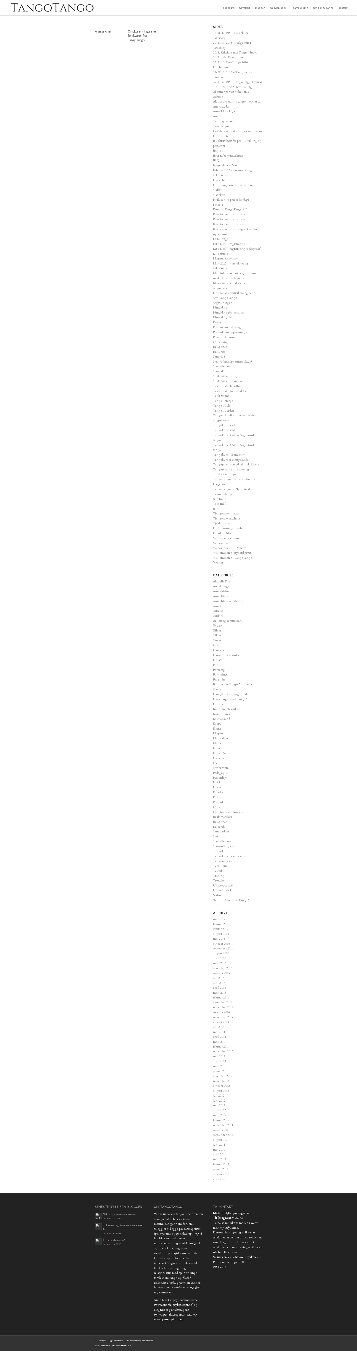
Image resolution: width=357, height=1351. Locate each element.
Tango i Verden (223, 411)
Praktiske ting (222, 802)
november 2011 (223, 1125)
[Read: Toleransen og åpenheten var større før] (98, 1226)
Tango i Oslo (222, 406)
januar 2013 (220, 1071)
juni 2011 (219, 1145)
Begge (217, 625)
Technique (220, 866)
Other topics (221, 768)
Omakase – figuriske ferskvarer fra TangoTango (142, 35)
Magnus (218, 733)
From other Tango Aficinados (232, 684)
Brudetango (221, 126)
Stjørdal (218, 371)
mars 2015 (219, 993)
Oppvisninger (222, 303)
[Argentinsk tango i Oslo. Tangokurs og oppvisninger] (51, 7)
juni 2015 (219, 983)
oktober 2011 (221, 1130)
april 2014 (219, 1037)
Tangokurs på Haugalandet (231, 460)
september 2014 (223, 1017)
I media (218, 205)
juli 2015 (218, 978)
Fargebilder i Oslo (225, 165)
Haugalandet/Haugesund (230, 694)
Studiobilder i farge (225, 376)
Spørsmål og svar (224, 846)
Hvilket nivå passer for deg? (231, 200)
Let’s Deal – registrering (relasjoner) (237, 249)
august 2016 (221, 953)
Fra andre (219, 680)
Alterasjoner (103, 31)
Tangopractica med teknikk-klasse (236, 464)
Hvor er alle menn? (114, 1240)
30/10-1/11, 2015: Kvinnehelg (232, 87)
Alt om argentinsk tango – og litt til (237, 102)
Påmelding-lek (223, 317)
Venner (218, 563)
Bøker (217, 640)
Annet (217, 606)
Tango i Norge (223, 401)
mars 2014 (219, 1042)
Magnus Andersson (226, 258)
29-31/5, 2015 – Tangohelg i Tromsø (237, 82)
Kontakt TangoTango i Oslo (232, 209)
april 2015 (219, 988)
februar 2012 (221, 1120)
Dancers (218, 650)
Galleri (217, 190)
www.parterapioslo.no (169, 1319)
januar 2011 (220, 1169)
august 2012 (221, 1091)
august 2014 (221, 1022)
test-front (219, 499)
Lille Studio (220, 254)
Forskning (220, 675)
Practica (218, 797)
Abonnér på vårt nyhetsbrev (231, 92)
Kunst (217, 729)
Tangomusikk (222, 861)
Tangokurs (220, 851)
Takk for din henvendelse (230, 391)
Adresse (218, 97)
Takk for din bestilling (228, 386)
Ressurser (219, 352)
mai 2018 (219, 939)
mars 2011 (219, 1159)
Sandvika (219, 357)
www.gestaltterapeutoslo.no (173, 1315)
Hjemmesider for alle (122, 1345)
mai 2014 (219, 1032)
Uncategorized (223, 886)
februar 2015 (221, 998)
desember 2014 (222, 1002)
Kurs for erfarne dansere (229, 214)
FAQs (217, 160)
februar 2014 (221, 1047)
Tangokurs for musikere (229, 856)
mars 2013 (219, 1066)
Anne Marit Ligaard (226, 111)
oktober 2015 (221, 973)
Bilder (217, 631)
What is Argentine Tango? (231, 900)
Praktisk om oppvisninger (230, 332)
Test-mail (219, 504)
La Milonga (221, 239)
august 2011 (221, 1140)
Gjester (217, 689)
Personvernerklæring (227, 327)
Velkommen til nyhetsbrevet (232, 553)
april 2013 (219, 1061)
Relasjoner (220, 347)
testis (216, 509)
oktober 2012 (221, 1086)
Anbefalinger (222, 586)
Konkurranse (222, 714)
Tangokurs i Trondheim (229, 455)
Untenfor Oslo (223, 890)
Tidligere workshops (226, 519)
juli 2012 (218, 1096)
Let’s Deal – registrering (229, 244)
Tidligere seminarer (226, 514)
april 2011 (219, 1154)
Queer (217, 807)
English (218, 151)
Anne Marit (220, 596)
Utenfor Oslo (222, 533)
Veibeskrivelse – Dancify (229, 548)
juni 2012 (219, 1101)
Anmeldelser (221, 591)
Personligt (220, 778)
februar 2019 (221, 924)
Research (219, 827)
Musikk (218, 743)
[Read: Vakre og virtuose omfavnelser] (98, 1216)
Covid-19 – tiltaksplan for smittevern (237, 131)
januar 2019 (220, 929)
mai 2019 (219, 919)
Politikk (218, 792)
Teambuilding (222, 494)
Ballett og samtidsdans (228, 621)
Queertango (221, 342)
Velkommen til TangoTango (232, 558)
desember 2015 (222, 968)
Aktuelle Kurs (222, 581)
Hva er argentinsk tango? (230, 699)
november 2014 (223, 1007)
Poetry (217, 787)
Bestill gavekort (223, 121)
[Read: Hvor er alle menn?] (98, 1241)
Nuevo (217, 748)
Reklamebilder (222, 817)
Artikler (218, 616)
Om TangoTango (225, 298)
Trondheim (220, 881)
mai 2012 (219, 1105)
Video (217, 895)
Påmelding (220, 308)
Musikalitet (220, 738)
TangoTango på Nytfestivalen (233, 489)
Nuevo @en (221, 753)
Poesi (216, 782)
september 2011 (223, 1135)
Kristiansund (221, 719)
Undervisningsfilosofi (227, 528)
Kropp (217, 724)
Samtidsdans (221, 831)
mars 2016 (219, 963)
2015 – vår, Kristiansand (229, 57)
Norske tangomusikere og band (234, 293)
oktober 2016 (221, 944)
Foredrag (219, 670)
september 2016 (223, 948)
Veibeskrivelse (222, 543)
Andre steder (221, 107)
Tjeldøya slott (222, 523)
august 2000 (221, 1174)
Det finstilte (221, 136)
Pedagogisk (220, 773)
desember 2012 (222, 1076)
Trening (218, 876)
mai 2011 (219, 1150)
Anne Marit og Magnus (228, 601)
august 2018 (221, 934)
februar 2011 (221, 1164)
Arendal (218, 116)
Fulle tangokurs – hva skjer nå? (234, 185)
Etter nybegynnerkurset (229, 156)
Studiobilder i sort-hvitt (228, 381)
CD (215, 645)
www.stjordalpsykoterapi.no (173, 1305)
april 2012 (219, 1110)
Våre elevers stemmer (227, 538)
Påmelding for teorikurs (229, 313)
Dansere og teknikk (226, 655)
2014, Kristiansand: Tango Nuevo (235, 53)
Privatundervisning (226, 337)
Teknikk (218, 871)
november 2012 (223, 1081)
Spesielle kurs (222, 366)
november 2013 (223, 1051)
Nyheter (218, 758)
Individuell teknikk (225, 709)
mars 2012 (219, 1115)
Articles (218, 611)
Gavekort (219, 195)
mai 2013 (219, 1056)
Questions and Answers (228, 812)
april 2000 (219, 1179)
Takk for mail (222, 396)
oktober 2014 (221, 1012)
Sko (215, 836)
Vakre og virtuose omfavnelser (119, 1214)
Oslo (216, 763)
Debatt (217, 660)
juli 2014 (218, 1027)
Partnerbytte (221, 322)
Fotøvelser (220, 180)
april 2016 (219, 958)
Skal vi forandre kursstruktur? (232, 362)
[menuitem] (228, 7)
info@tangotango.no (235, 1213)
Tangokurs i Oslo (225, 425)
